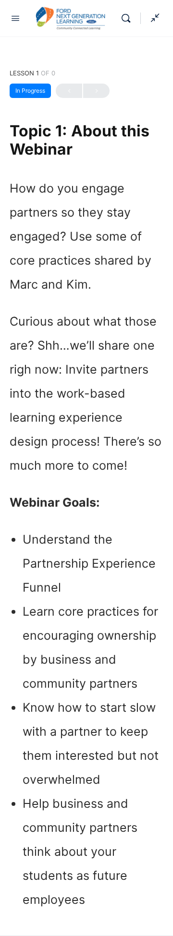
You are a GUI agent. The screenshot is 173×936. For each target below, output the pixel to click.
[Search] (128, 18)
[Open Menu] (15, 18)
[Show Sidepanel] (153, 18)
